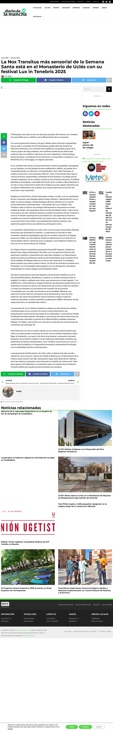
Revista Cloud (28, 621)
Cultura (5, 58)
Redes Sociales (29, 618)
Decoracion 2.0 (6, 618)
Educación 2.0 (74, 618)
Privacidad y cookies (105, 631)
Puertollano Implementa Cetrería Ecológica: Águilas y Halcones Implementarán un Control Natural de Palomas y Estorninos (84, 590)
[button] (42, 16)
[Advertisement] (56, 37)
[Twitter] (106, 2)
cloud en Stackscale (29, 635)
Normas (88, 1)
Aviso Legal (67, 631)
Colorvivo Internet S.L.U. (22, 630)
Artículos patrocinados (65, 605)
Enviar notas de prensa (68, 1)
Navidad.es (73, 621)
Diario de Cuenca (97, 621)
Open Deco (4, 621)
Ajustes (99, 727)
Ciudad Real (95, 618)
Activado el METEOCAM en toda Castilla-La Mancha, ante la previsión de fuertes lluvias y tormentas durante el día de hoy (94, 250)
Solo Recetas (50, 618)
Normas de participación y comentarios (85, 631)
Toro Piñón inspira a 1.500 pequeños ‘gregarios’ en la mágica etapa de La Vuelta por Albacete (82, 505)
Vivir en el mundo (52, 621)
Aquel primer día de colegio (88, 145)
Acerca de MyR (107, 605)
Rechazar (85, 727)
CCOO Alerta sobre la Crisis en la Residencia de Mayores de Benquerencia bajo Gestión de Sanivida (84, 497)
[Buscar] (109, 89)
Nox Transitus (7, 401)
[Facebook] (103, 2)
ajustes (10, 729)
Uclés (21, 401)
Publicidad (81, 1)
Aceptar (72, 727)
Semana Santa (15, 401)
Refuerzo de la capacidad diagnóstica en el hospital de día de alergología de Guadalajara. (26, 412)
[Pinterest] (110, 2)
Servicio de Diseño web (83, 605)
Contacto (96, 1)
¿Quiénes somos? (54, 1)
